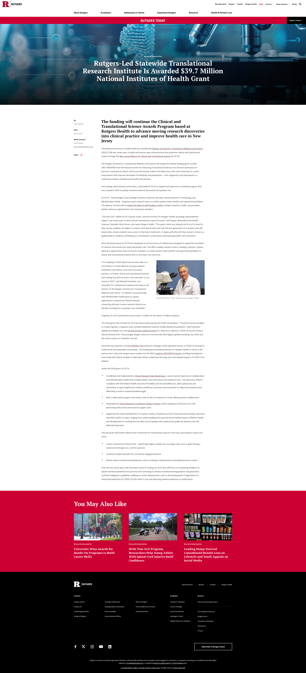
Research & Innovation (153, 56)
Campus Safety (79, 602)
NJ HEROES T (134, 345)
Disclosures (202, 626)
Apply (261, 4)
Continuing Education (81, 611)
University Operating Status (208, 602)
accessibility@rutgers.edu (134, 663)
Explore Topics (295, 20)
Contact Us (78, 607)
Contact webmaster (179, 668)
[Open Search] (300, 4)
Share (76, 155)
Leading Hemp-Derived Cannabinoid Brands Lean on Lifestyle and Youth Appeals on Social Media (206, 554)
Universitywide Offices (113, 616)
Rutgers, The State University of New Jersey (146, 668)
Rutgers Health (251, 4)
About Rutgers (81, 12)
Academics (106, 12)
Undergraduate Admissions (114, 607)
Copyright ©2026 (126, 668)
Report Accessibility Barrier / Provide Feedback (168, 663)
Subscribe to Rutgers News (213, 646)
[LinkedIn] (109, 646)
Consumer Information (206, 621)
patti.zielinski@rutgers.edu (83, 147)
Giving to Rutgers (80, 616)
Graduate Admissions (112, 602)
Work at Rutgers (141, 602)
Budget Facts (202, 616)
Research (193, 12)
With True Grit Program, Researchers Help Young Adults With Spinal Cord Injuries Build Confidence (151, 554)
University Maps (110, 611)
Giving (294, 4)
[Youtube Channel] (101, 646)
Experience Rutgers (166, 12)
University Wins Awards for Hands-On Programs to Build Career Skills (94, 552)
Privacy (200, 631)
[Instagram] (92, 646)
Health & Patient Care (221, 12)
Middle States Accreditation (180, 621)
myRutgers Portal (176, 616)
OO (142, 345)
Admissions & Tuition (134, 12)
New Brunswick (220, 4)
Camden (240, 4)
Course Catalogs (176, 607)
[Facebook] (75, 646)
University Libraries (177, 611)
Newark (231, 4)
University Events (142, 611)
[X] (83, 647)
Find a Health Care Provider (145, 607)
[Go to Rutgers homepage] (12, 4)
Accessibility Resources (206, 611)
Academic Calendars (177, 602)
